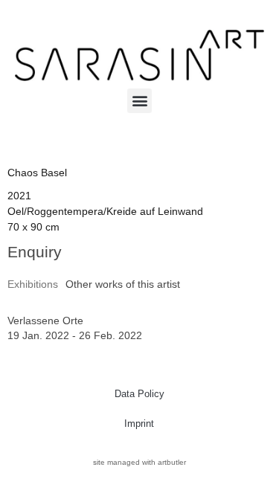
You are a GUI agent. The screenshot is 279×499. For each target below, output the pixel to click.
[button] (139, 100)
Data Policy (139, 393)
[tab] (32, 284)
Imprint (139, 423)
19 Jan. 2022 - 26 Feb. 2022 (74, 335)
